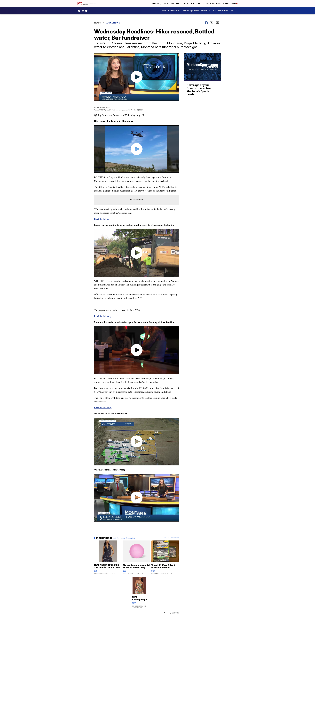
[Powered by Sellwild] (175, 613)
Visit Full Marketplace (171, 538)
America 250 (206, 10)
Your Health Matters (220, 10)
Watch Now (229, 3)
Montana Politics (174, 10)
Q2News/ (79, 11)
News (164, 10)
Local (166, 3)
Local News (112, 23)
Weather (189, 3)
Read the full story (102, 218)
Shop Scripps (213, 3)
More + (233, 10)
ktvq (83, 11)
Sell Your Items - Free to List (124, 538)
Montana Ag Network (191, 10)
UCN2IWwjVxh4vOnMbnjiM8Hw (87, 11)
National (176, 3)
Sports (200, 3)
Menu (155, 4)
